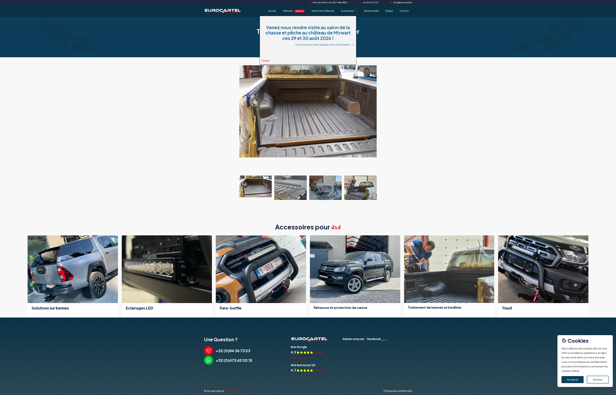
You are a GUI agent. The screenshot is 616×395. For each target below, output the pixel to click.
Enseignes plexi (232, 390)
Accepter (572, 379)
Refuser (598, 379)
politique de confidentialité (591, 362)
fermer (265, 60)
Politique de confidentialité (398, 390)
